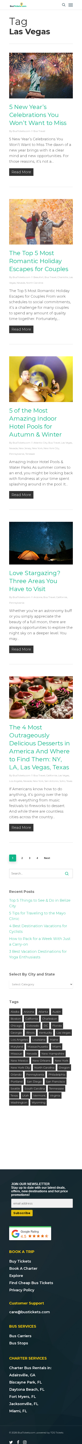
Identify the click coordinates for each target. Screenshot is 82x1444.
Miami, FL (18, 1411)
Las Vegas (66, 442)
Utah (25, 1095)
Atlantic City (40, 442)
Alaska (15, 1011)
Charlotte (62, 277)
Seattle (15, 1088)
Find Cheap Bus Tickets (31, 1283)
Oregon (64, 1067)
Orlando (16, 1074)
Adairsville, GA (22, 1375)
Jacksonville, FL (23, 1404)
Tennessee (56, 1088)
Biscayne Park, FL (25, 1382)
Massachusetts (37, 1046)
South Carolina (34, 1088)
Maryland (17, 1046)
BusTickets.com (21, 131)
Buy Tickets (20, 1261)
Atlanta (43, 1011)
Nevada (21, 282)
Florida (57, 1025)
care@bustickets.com (29, 1312)
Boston (16, 1018)
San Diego (34, 1081)
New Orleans (41, 1060)
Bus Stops (18, 1343)
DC (46, 1025)
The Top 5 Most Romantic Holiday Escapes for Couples (38, 261)
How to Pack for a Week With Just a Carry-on (39, 942)
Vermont (39, 1095)
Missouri (16, 1053)
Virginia (55, 1095)
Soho (62, 780)
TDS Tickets (56, 1432)
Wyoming (38, 1102)
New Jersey (25, 448)
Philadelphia (56, 1074)
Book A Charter (23, 1268)
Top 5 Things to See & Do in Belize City (39, 903)
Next (47, 858)
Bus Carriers (20, 1336)
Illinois (30, 1032)
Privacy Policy (21, 1290)
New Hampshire (52, 1053)
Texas (69, 780)
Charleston (49, 1018)
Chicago (16, 1025)
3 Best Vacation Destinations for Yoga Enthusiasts (38, 954)
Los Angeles (15, 780)
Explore (16, 1276)
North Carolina (34, 282)
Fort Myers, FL (22, 1396)
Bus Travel (39, 131)
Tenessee (30, 453)
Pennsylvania (16, 453)
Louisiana (38, 1039)
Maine (54, 1039)
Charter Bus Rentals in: (30, 1368)
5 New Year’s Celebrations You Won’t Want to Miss (37, 115)
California (61, 597)
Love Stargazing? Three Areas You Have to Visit (34, 581)
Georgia (16, 1032)
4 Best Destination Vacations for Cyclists (38, 929)
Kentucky (45, 1032)
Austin (56, 1011)
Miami (56, 1046)
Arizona (37, 597)
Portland (16, 1081)
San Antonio (51, 780)
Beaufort (38, 277)
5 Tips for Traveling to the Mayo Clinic (37, 916)
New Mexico (19, 1060)
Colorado (32, 1025)
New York (37, 448)
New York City (51, 448)
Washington (19, 1102)
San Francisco (55, 1081)
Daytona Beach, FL (27, 1389)
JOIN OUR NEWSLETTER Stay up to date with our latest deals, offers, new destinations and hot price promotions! (39, 1189)
